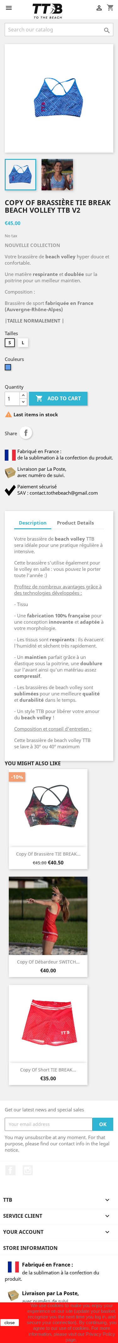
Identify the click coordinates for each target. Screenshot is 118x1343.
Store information (30, 1248)
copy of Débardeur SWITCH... (48, 962)
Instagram (28, 1170)
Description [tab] (33, 523)
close (9, 1322)
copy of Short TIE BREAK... (48, 1070)
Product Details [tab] (75, 523)
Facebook (10, 1170)
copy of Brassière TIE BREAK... (48, 854)
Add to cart (58, 398)
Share (26, 432)
